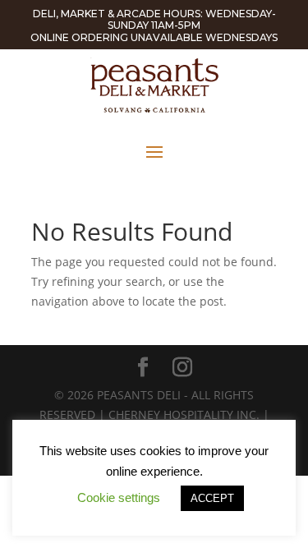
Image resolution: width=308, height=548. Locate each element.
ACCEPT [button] (212, 498)
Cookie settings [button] (118, 497)
